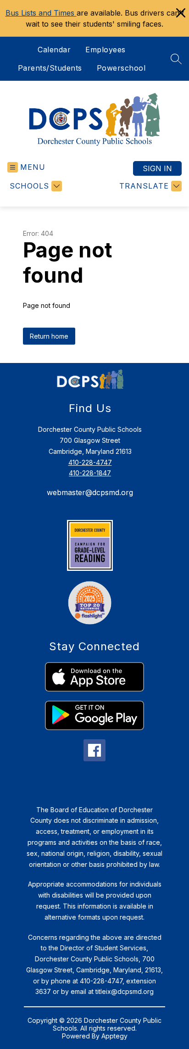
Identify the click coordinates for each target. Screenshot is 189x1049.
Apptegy (114, 1036)
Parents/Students (50, 68)
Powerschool (121, 68)
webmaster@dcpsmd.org (90, 492)
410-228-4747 (90, 462)
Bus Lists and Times (41, 12)
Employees (105, 49)
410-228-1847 (90, 473)
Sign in (157, 168)
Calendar (54, 49)
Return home (49, 336)
